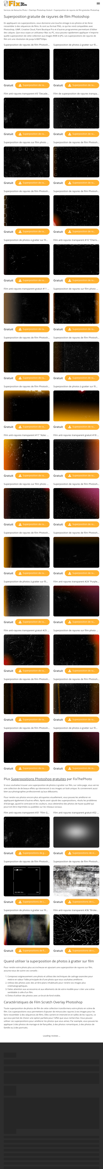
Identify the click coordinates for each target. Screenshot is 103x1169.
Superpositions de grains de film (36, 852)
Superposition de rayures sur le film (36, 85)
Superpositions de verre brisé (85, 950)
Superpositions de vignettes (85, 852)
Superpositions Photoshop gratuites (38, 779)
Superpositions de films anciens (36, 950)
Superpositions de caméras (36, 901)
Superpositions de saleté (85, 901)
